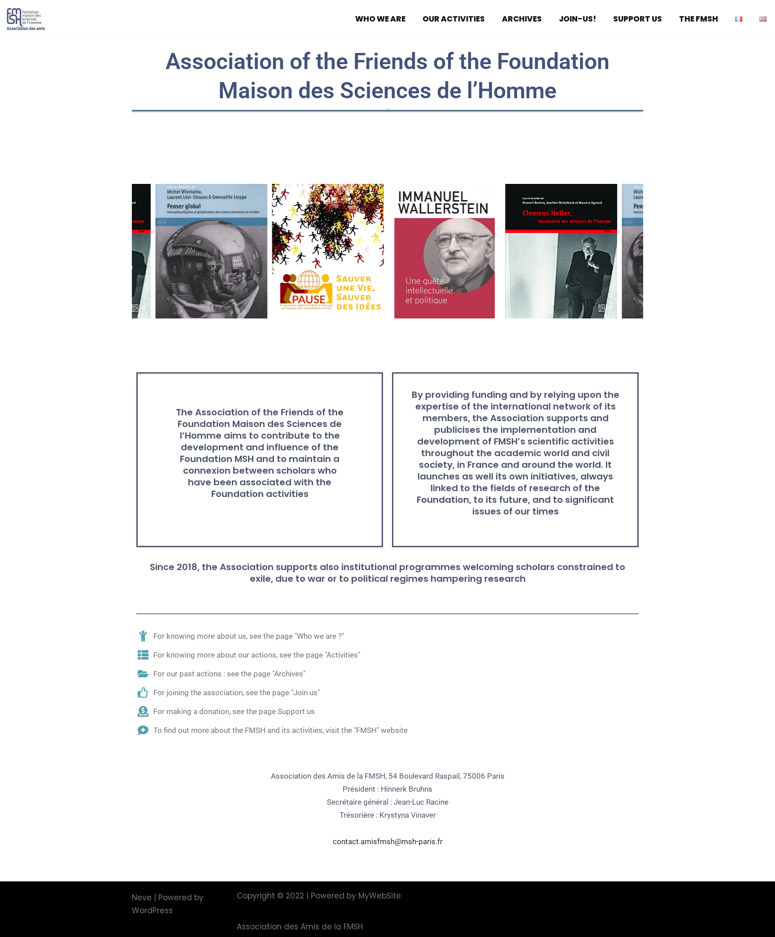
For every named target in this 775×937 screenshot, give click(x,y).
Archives (522, 18)
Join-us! (577, 18)
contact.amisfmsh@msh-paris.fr (388, 841)
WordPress (152, 910)
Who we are (380, 18)
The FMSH (698, 18)
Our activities (453, 18)
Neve (142, 897)
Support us (637, 18)
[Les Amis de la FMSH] (28, 19)
